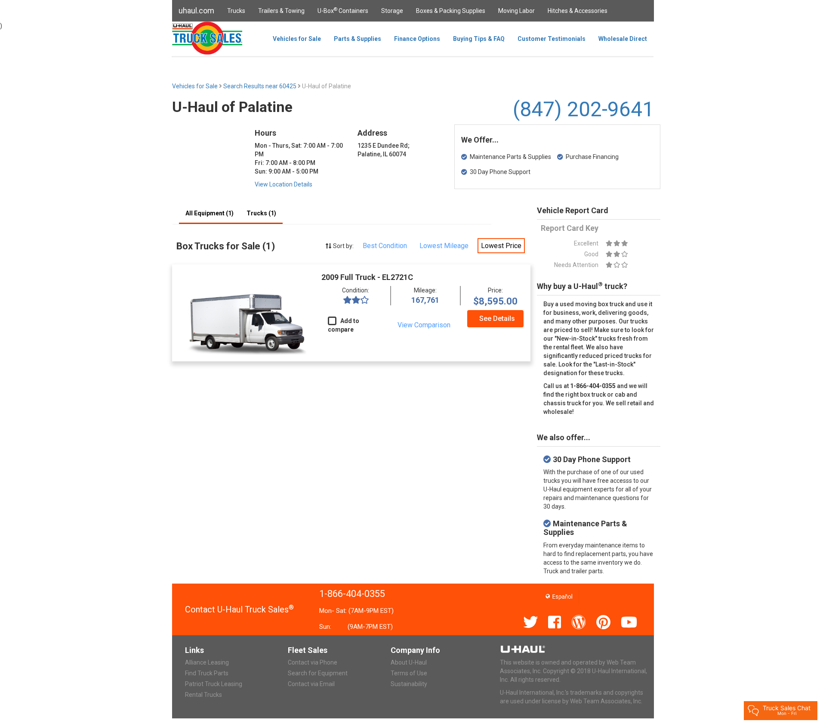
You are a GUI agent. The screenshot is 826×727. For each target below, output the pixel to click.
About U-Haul (409, 662)
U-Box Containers (342, 10)
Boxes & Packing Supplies (450, 10)
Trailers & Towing (281, 10)
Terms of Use (409, 673)
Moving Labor (516, 10)
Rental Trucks (203, 694)
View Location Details (283, 184)
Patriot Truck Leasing (213, 683)
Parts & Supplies (357, 38)
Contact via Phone (312, 662)
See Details (497, 318)
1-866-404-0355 (352, 593)
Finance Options (417, 38)
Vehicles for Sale (297, 38)
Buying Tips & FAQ (479, 38)
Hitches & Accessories (577, 10)
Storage (392, 10)
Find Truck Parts (206, 673)
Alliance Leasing (207, 662)
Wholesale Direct (622, 38)
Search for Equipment (318, 673)
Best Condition (385, 246)
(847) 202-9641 (583, 109)
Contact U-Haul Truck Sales (239, 609)
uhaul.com (196, 10)
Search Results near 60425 (260, 86)
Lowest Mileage (443, 246)
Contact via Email (311, 683)
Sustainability (409, 683)
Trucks (236, 10)
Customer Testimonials (552, 38)
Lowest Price (501, 246)
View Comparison (424, 325)
